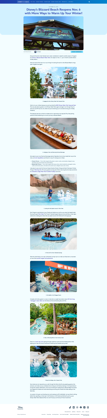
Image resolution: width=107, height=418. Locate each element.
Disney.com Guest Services (85, 414)
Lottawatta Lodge (35, 171)
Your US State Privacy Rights (64, 414)
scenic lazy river (39, 341)
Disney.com (87, 411)
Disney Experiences (68, 411)
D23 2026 (33, 1)
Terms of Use (44, 414)
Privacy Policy (49, 414)
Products (64, 1)
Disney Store (79, 411)
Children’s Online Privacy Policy (75, 414)
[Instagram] (77, 407)
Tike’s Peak (41, 214)
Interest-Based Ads (86, 415)
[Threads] (88, 407)
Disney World (39, 1)
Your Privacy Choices (55, 414)
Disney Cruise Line (56, 1)
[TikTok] (70, 407)
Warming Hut (38, 170)
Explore (71, 1)
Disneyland (47, 1)
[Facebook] (81, 407)
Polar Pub (43, 171)
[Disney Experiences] (20, 407)
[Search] (89, 2)
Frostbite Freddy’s (51, 171)
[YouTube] (74, 407)
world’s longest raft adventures (45, 258)
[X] (84, 407)
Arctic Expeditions (39, 158)
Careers (83, 411)
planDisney (73, 411)
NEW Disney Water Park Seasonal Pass (66, 105)
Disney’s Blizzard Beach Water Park (41, 57)
